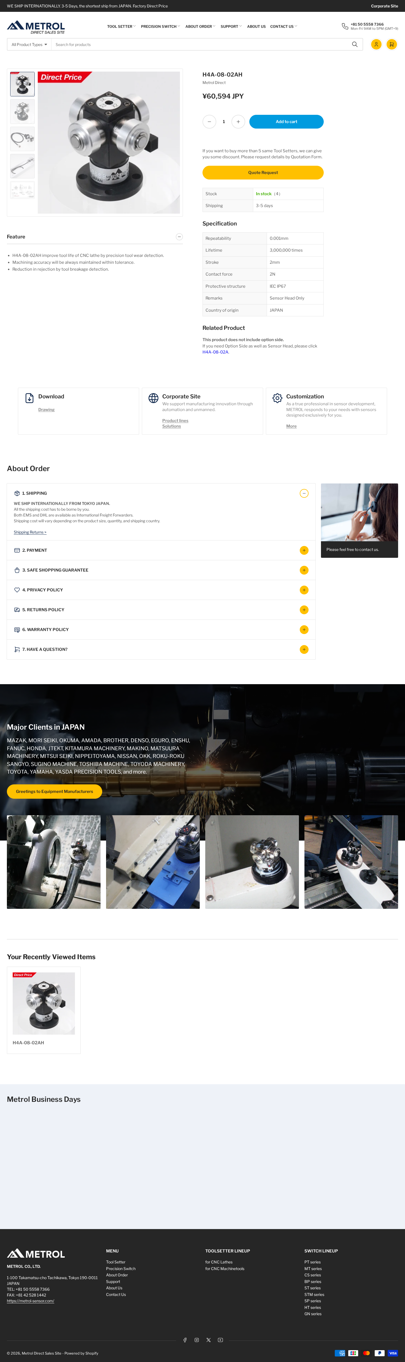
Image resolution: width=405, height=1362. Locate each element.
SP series (312, 1300)
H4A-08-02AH (28, 1042)
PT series (312, 1262)
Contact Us (282, 26)
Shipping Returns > (30, 532)
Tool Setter (119, 26)
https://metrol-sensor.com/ (30, 1300)
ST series (312, 1287)
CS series (312, 1275)
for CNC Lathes (219, 1262)
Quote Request (263, 172)
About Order (198, 26)
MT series (313, 1268)
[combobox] (207, 44)
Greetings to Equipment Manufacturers (54, 791)
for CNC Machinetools (224, 1268)
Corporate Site (384, 6)
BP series (312, 1281)
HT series (312, 1307)
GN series (313, 1313)
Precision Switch (159, 26)
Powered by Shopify (81, 1353)
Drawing (46, 409)
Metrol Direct (214, 82)
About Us (256, 26)
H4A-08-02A (215, 352)
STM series (314, 1294)
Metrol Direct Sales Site (41, 1353)
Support (229, 26)
